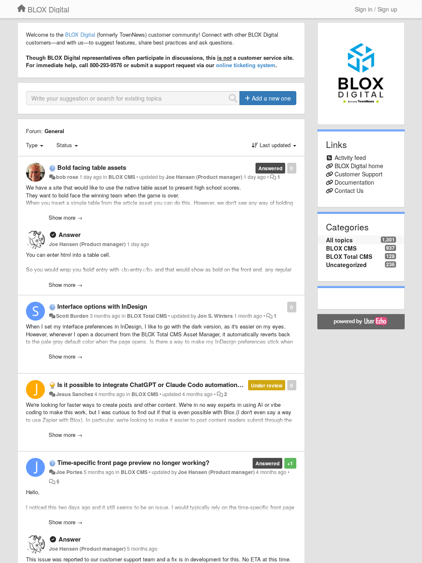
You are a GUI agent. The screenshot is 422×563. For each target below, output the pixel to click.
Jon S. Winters (215, 315)
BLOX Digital (80, 34)
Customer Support (358, 174)
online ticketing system (245, 65)
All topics (339, 240)
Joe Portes (69, 472)
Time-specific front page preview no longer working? (133, 462)
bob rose (67, 177)
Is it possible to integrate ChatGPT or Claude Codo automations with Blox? (165, 384)
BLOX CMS (121, 177)
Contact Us (349, 190)
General (54, 131)
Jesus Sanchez (74, 394)
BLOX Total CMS (147, 315)
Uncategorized (346, 264)
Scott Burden (72, 315)
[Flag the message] (283, 306)
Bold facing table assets (91, 167)
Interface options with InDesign (102, 306)
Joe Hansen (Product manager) (204, 177)
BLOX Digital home (359, 166)
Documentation (354, 182)
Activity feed (350, 157)
